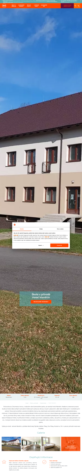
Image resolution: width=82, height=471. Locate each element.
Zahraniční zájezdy (21, 6)
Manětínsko (9, 397)
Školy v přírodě (14, 6)
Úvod (26, 403)
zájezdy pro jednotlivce (67, 6)
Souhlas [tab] (22, 228)
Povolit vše (59, 245)
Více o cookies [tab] (60, 228)
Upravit (40, 245)
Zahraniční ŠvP (44, 6)
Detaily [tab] (41, 228)
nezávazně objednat (41, 301)
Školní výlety (29, 6)
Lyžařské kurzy (36, 6)
